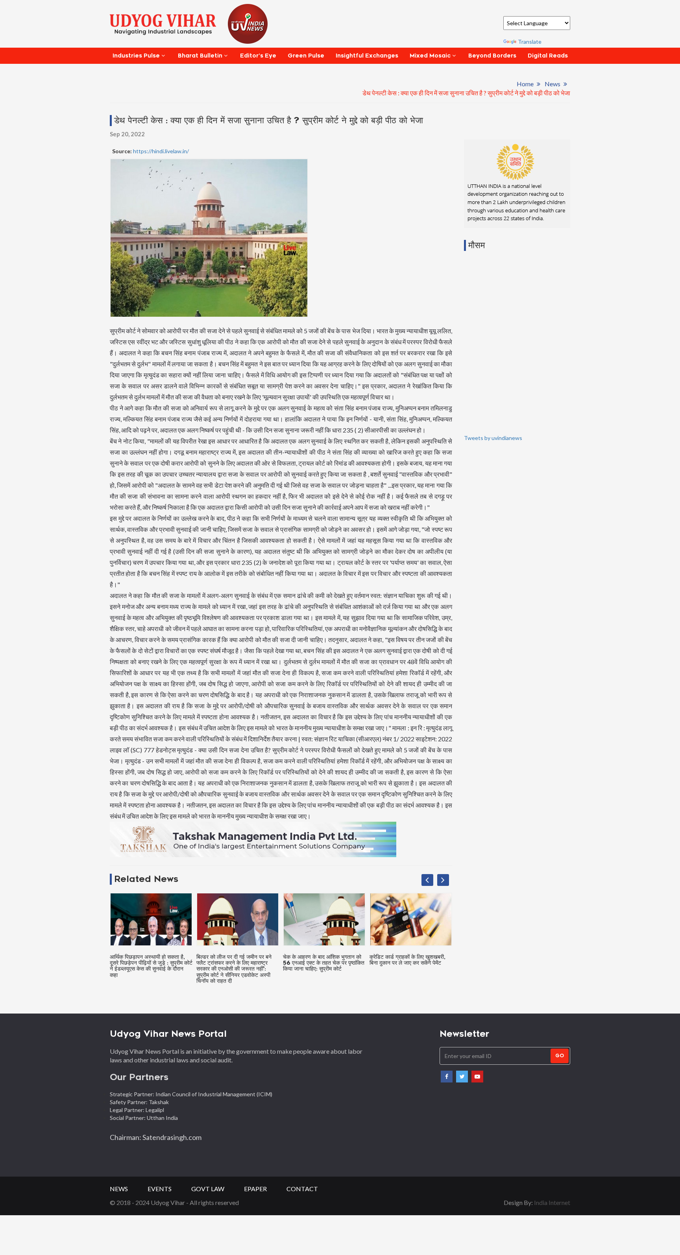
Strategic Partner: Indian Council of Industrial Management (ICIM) (191, 1094)
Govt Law (207, 1188)
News (552, 83)
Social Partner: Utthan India (144, 1117)
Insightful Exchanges (367, 55)
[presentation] (427, 880)
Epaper (255, 1188)
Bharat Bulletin (200, 55)
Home (525, 83)
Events (160, 1188)
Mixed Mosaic (430, 55)
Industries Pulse (136, 55)
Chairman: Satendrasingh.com (155, 1137)
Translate (529, 41)
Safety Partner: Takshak (139, 1102)
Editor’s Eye (258, 55)
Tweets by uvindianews (493, 437)
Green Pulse (306, 55)
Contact (302, 1188)
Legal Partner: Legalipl (137, 1109)
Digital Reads (548, 55)
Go (559, 1055)
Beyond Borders (492, 55)
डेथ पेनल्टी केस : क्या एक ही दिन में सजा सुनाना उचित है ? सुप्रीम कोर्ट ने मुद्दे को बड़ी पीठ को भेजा (466, 93)
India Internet (552, 1202)
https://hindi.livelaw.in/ (160, 151)
